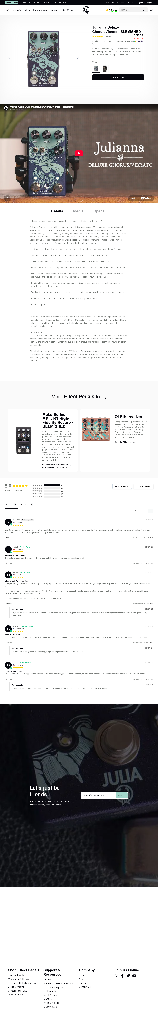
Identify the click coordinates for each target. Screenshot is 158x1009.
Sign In (140, 3)
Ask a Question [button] (123, 486)
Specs (99, 211)
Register (150, 3)
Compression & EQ (17, 990)
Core (7, 10)
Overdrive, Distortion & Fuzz (22, 983)
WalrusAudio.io (51, 1003)
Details (57, 211)
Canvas (54, 10)
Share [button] (10, 538)
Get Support (120, 3)
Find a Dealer (109, 3)
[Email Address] (104, 795)
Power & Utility (15, 994)
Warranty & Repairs (53, 987)
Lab (62, 10)
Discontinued (50, 1007)
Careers (83, 983)
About (82, 975)
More (70, 10)
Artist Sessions (51, 995)
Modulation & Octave (18, 979)
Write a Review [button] (144, 486)
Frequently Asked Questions (58, 983)
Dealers (47, 979)
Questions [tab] (25, 505)
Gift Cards (130, 3)
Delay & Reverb (16, 975)
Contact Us (85, 987)
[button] (78, 58)
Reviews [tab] (9, 505)
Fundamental (40, 10)
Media (78, 211)
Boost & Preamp (16, 987)
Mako (28, 10)
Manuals (48, 999)
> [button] (85, 696)
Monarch (17, 10)
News (82, 979)
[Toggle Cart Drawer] (151, 10)
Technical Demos (52, 991)
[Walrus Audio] (86, 10)
